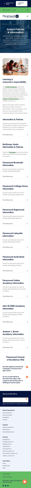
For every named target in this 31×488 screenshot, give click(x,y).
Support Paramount (8, 427)
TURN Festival (6, 429)
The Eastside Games (8, 432)
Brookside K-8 (6, 439)
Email (5, 396)
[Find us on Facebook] (3, 485)
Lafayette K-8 (6, 446)
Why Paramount (7, 412)
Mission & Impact (7, 415)
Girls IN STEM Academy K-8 (10, 453)
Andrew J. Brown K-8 (8, 455)
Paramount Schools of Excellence (12, 480)
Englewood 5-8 (7, 444)
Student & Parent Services (11, 99)
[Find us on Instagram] (8, 485)
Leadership (6, 417)
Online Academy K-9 (8, 451)
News (4, 468)
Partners (5, 419)
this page (13, 152)
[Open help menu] (24, 481)
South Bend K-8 (7, 448)
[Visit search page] (27, 10)
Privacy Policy (6, 474)
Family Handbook (11, 87)
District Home (6, 10)
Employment (6, 465)
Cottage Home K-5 (8, 442)
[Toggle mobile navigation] (27, 16)
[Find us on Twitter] (5, 485)
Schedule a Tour (21, 3)
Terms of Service (7, 477)
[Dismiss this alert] (4, 3)
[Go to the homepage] (11, 16)
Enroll (14, 10)
